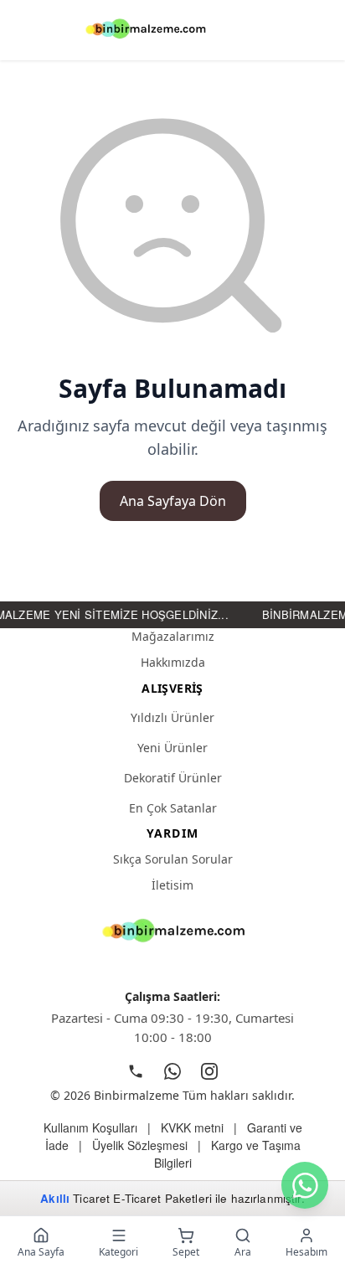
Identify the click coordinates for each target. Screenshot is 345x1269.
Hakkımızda (173, 662)
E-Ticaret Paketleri (162, 1198)
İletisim (172, 885)
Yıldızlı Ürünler (172, 717)
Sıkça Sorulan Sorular (173, 859)
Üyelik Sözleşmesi (140, 1145)
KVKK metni (192, 1127)
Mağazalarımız (172, 636)
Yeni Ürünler (172, 748)
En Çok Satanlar (173, 808)
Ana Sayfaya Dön (173, 501)
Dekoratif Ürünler (173, 778)
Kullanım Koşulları (90, 1127)
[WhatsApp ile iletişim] (304, 1185)
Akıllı (55, 1198)
